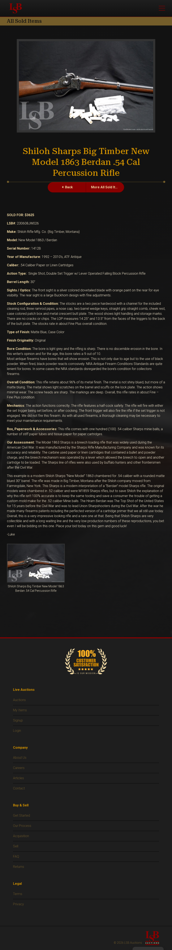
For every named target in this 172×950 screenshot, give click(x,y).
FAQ (16, 856)
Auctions (19, 700)
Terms (17, 894)
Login (17, 731)
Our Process (22, 826)
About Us (19, 758)
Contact (19, 788)
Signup (18, 720)
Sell (15, 846)
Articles (18, 778)
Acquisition (21, 836)
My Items (20, 710)
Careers (19, 768)
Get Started (21, 815)
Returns (18, 867)
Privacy (18, 904)
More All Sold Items (106, 187)
